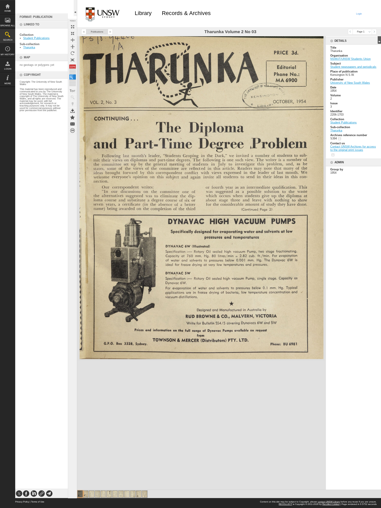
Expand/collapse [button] (379, 40)
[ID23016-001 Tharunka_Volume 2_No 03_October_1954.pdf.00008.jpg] (121, 494)
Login (7, 69)
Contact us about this (72, 124)
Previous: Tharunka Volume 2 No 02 (84, 31)
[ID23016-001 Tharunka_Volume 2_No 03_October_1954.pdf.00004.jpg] (97, 494)
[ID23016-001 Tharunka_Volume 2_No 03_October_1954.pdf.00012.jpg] (144, 494)
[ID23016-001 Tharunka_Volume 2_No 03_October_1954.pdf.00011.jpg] (139, 494)
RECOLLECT (285, 504)
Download (72, 110)
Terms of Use (37, 501)
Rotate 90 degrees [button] (72, 53)
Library (143, 13)
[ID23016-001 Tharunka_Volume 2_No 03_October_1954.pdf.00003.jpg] (91, 494)
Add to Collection (72, 117)
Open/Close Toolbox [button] (75, 8)
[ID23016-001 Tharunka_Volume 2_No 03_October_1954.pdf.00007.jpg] (115, 494)
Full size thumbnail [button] (72, 26)
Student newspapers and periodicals (353, 66)
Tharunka (29, 47)
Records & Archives (186, 13)
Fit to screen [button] (72, 33)
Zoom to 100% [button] (72, 60)
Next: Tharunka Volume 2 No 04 (110, 31)
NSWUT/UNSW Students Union (350, 59)
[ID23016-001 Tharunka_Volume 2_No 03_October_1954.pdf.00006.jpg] (109, 494)
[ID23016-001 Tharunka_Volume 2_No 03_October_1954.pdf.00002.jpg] (85, 494)
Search (7, 40)
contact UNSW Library (329, 501)
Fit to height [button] (72, 46)
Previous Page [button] (350, 31)
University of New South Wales (350, 82)
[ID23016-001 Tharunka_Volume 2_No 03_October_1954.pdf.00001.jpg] (80, 493)
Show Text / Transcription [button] (72, 91)
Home (7, 11)
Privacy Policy (22, 501)
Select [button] (369, 31)
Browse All (7, 25)
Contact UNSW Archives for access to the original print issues (353, 148)
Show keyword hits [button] (72, 97)
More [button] (7, 83)
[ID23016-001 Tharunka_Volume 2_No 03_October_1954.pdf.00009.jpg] (127, 494)
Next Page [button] (374, 31)
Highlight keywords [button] (72, 104)
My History (8, 54)
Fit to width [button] (72, 40)
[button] (72, 77)
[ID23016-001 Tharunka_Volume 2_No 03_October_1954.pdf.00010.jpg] (133, 494)
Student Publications (36, 38)
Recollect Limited (331, 504)
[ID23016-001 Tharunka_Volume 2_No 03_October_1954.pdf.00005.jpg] (103, 494)
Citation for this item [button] (72, 130)
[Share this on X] (19, 493)
